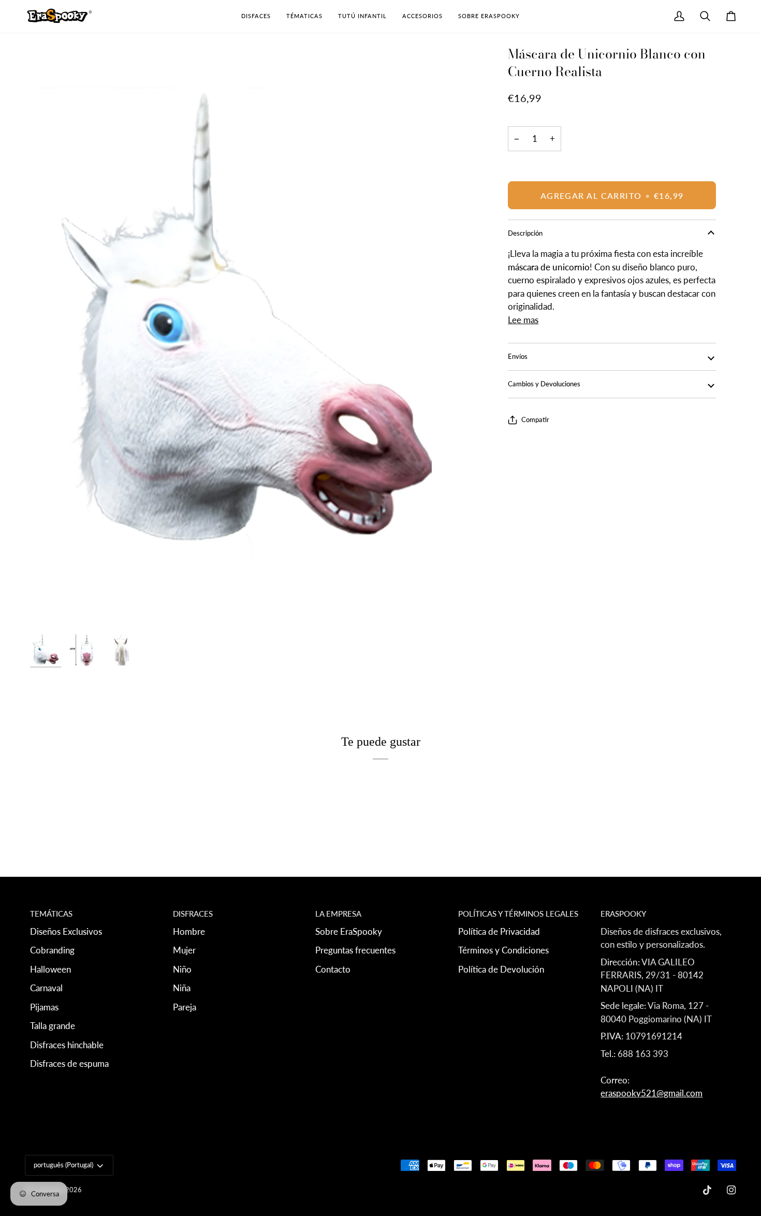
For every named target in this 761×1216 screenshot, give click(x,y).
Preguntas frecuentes (355, 950)
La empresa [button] (338, 913)
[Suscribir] (692, 1126)
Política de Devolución (501, 969)
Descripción (525, 233)
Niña (182, 987)
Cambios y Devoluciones (544, 384)
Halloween (50, 969)
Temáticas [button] (51, 913)
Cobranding (52, 950)
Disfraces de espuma (69, 1063)
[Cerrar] (722, 1057)
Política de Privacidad (499, 931)
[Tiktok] (707, 1190)
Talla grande (52, 1025)
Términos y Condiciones (503, 950)
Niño (182, 969)
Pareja (184, 1007)
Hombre (189, 931)
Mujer (184, 950)
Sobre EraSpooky (348, 931)
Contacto (332, 969)
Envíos (518, 356)
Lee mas (523, 319)
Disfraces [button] (193, 913)
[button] (256, 16)
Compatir (535, 419)
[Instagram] (731, 1190)
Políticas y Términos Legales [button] (518, 913)
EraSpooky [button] (623, 913)
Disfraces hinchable (67, 1044)
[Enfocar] (249, 337)
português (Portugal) (63, 1165)
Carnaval (46, 987)
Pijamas (44, 1007)
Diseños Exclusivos (66, 931)
